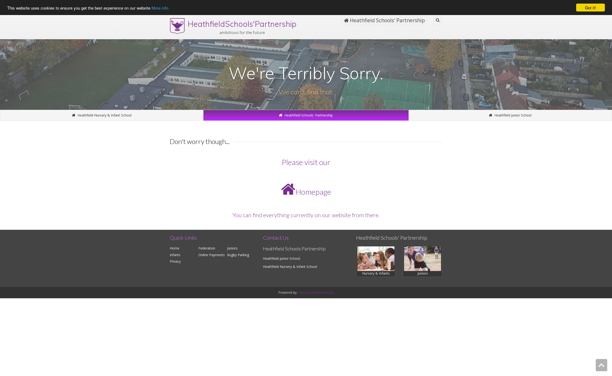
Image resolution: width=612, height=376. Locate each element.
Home (174, 248)
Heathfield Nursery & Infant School (103, 115)
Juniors (232, 248)
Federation (206, 248)
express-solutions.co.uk (316, 292)
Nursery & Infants (376, 273)
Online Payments (211, 255)
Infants (175, 255)
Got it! (590, 8)
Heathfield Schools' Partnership (387, 20)
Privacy (175, 261)
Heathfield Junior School (512, 115)
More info (160, 8)
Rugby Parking (238, 255)
